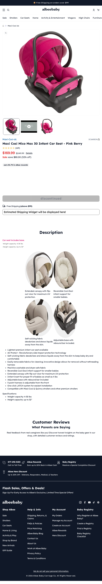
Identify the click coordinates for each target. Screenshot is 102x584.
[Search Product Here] (8, 10)
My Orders (57, 515)
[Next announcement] (98, 2)
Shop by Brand (9, 540)
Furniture (97, 18)
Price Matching (34, 528)
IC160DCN (93, 139)
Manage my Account (62, 520)
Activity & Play (9, 535)
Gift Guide (7, 550)
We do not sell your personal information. (51, 571)
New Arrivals (8, 545)
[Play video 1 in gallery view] (29, 126)
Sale (4, 18)
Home (35, 18)
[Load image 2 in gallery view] (46, 126)
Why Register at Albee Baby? (87, 517)
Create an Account (61, 525)
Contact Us (32, 538)
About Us (31, 543)
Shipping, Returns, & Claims (37, 517)
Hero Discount (59, 535)
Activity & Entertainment (53, 18)
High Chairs (84, 18)
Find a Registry (84, 528)
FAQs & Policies (34, 523)
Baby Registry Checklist (83, 535)
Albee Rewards (59, 530)
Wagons (72, 18)
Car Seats (25, 18)
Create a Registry (85, 523)
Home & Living (9, 530)
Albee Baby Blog (35, 533)
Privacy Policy (34, 553)
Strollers (13, 18)
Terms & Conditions (36, 558)
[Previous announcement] (3, 2)
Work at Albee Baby (36, 548)
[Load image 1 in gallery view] (11, 126)
